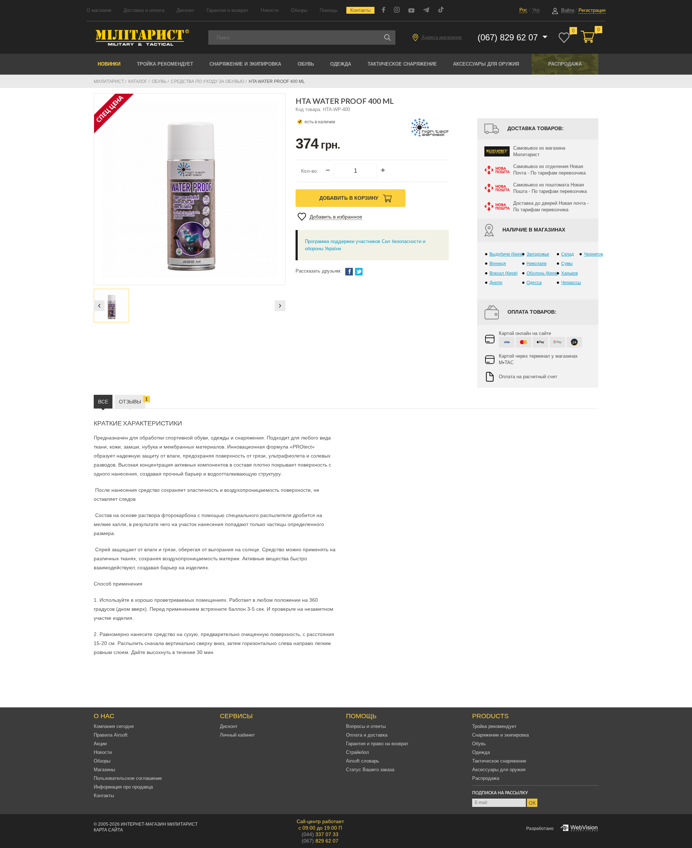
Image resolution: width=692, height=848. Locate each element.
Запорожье (538, 254)
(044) (320, 834)
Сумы (567, 263)
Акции (100, 743)
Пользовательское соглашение (128, 778)
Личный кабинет (237, 735)
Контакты (360, 10)
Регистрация (592, 10)
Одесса (534, 282)
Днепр (495, 282)
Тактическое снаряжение (402, 64)
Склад (567, 254)
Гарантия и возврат (227, 10)
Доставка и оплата (144, 10)
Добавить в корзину (349, 198)
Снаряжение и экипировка (245, 64)
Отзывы (132, 401)
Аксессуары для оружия (486, 64)
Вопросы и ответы (366, 726)
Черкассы (571, 282)
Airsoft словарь (362, 761)
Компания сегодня (114, 726)
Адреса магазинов (442, 37)
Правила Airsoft (111, 735)
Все (103, 402)
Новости (270, 10)
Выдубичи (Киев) (506, 254)
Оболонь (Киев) (542, 273)
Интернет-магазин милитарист (159, 824)
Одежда (340, 64)
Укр (536, 10)
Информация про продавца (123, 787)
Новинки (109, 64)
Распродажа (565, 64)
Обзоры (299, 10)
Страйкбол (357, 752)
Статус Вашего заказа (370, 769)
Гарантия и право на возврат (377, 743)
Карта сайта (108, 829)
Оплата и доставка (366, 735)
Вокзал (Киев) (503, 273)
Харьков (569, 273)
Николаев (536, 263)
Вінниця (497, 263)
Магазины (104, 769)
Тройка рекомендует (165, 64)
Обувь (306, 64)
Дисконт (185, 10)
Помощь (329, 10)
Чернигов (593, 254)
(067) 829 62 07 (509, 37)
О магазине (98, 10)
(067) (320, 841)
